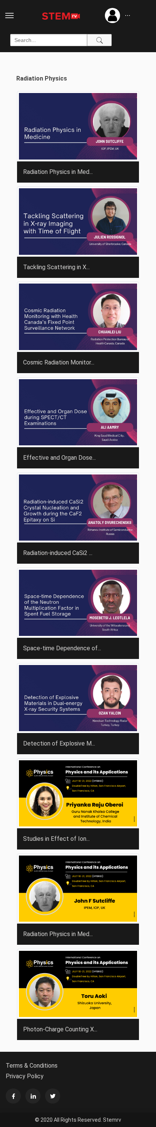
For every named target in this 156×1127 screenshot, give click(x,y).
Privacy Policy (25, 1076)
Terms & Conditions (32, 1065)
